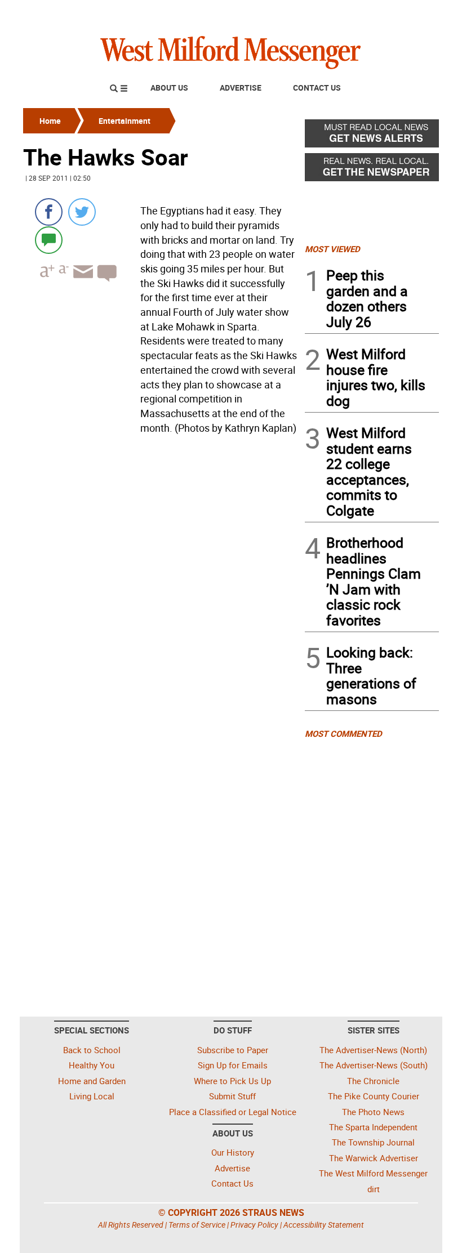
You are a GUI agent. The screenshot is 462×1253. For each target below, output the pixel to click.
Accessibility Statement (323, 1224)
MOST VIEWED (332, 248)
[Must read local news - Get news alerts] (372, 136)
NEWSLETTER (348, 12)
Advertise (240, 87)
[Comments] (49, 239)
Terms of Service (196, 1224)
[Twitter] (82, 212)
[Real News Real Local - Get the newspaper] (372, 170)
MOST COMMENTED (343, 733)
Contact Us (317, 87)
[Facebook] (49, 212)
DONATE (411, 12)
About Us (169, 87)
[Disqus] (160, 581)
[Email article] (82, 281)
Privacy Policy (254, 1224)
